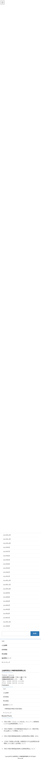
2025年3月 (6, 568)
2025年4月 (6, 564)
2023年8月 (6, 626)
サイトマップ (6, 662)
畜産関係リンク (6, 658)
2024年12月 (7, 580)
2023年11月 (7, 622)
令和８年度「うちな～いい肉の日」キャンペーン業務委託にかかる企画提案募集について (21, 722)
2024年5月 (6, 605)
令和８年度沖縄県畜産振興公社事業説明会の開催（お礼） (21, 736)
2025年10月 (7, 543)
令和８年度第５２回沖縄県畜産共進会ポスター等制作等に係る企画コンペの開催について (21, 730)
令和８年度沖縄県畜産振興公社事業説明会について (19, 749)
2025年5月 (6, 560)
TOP (3, 641)
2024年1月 (6, 618)
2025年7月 (6, 551)
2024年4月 (6, 609)
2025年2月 (6, 572)
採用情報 (4, 649)
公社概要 (4, 645)
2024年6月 (6, 601)
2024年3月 (6, 613)
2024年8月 (6, 597)
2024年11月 (7, 584)
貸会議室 (4, 654)
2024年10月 (7, 589)
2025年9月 (6, 547)
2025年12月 (7, 535)
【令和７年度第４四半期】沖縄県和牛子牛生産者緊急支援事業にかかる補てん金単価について (21, 742)
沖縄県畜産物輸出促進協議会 (13, 709)
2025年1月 (6, 576)
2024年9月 (6, 593)
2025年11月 (7, 539)
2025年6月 (6, 556)
